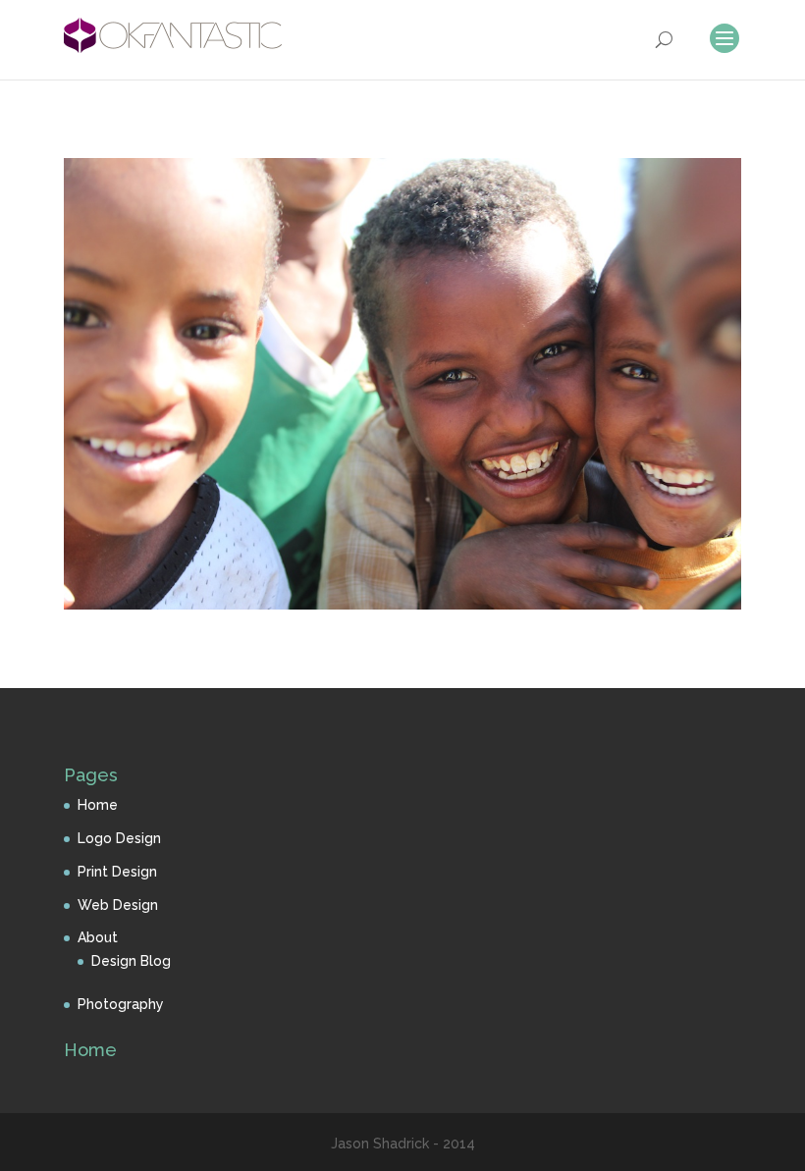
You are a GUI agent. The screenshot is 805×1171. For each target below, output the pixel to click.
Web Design (118, 905)
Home (98, 805)
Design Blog (131, 961)
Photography (121, 1004)
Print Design (117, 871)
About (98, 937)
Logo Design (119, 838)
